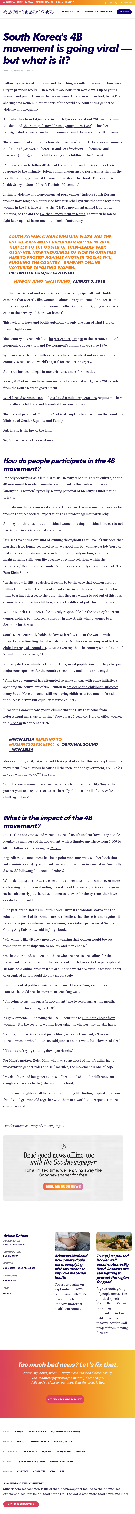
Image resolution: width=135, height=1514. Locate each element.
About (80, 12)
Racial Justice (65, 3)
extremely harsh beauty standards (73, 356)
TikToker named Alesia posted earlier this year (64, 762)
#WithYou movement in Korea (62, 214)
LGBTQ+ (29, 3)
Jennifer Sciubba (55, 566)
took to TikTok (109, 97)
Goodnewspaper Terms (65, 1432)
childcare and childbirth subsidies (92, 687)
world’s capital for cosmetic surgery (64, 362)
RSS (62, 1471)
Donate (46, 1452)
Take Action (29, 1452)
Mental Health (45, 3)
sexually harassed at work (72, 382)
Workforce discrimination (23, 398)
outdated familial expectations (73, 398)
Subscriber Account (32, 1462)
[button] (68, 12)
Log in (128, 3)
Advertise (39, 1471)
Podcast (80, 1452)
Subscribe (124, 12)
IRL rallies (69, 508)
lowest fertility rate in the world (77, 635)
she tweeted (77, 1002)
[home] (29, 12)
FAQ (52, 1471)
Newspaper (106, 12)
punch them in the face (39, 97)
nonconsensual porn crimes (58, 195)
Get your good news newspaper (65, 1399)
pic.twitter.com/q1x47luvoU (41, 273)
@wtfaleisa (21, 739)
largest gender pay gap (66, 339)
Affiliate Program (61, 1462)
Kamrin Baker (10, 1256)
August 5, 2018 (89, 281)
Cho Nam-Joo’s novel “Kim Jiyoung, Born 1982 (57, 126)
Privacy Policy (37, 1432)
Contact (22, 1471)
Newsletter (91, 12)
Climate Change (13, 3)
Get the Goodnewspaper (21, 1504)
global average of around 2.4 (24, 648)
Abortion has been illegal (22, 372)
